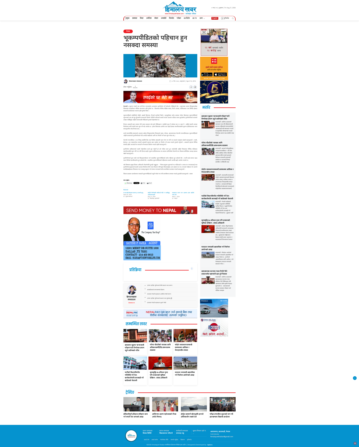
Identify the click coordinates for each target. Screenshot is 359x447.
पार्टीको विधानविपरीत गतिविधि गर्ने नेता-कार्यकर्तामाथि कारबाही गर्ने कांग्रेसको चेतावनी (134, 376)
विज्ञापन (183, 440)
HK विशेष (187, 18)
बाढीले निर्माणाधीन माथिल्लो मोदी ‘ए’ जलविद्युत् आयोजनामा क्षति (159, 194)
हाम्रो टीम (146, 440)
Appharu (210, 445)
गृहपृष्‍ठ (127, 18)
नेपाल (156, 18)
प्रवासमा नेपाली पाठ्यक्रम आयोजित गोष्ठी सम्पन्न (159, 294)
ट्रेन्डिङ (130, 392)
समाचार (134, 18)
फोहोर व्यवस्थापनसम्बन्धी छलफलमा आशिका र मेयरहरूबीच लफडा (183, 347)
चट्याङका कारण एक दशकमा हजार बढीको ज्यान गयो (183, 194)
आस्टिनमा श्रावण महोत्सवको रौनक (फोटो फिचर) (164, 415)
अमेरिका (149, 18)
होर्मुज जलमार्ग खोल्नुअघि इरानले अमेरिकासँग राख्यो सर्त (192, 415)
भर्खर (206, 107)
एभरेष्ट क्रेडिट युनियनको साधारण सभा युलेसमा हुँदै (159, 298)
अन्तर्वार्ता (163, 18)
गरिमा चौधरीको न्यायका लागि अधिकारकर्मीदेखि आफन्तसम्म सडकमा (160, 347)
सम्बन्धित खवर (136, 324)
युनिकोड (226, 18)
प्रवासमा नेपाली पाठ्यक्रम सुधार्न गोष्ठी (156, 302)
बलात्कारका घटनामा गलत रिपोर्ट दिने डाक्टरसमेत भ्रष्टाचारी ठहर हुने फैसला (214, 273)
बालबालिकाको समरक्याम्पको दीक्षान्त (155, 290)
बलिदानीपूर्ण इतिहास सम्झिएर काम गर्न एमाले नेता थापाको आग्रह (135, 415)
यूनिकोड (189, 440)
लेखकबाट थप (131, 303)
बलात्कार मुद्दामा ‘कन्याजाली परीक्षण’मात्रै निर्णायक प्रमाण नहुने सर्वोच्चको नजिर (134, 347)
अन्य (201, 18)
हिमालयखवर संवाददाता (135, 81)
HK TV (194, 18)
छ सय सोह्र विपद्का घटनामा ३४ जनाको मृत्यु (133, 193)
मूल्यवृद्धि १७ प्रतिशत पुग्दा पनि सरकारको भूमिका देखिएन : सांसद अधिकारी (159, 375)
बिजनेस (171, 18)
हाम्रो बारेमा (155, 440)
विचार (141, 18)
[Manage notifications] (355, 443)
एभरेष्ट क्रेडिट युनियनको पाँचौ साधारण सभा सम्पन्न (159, 285)
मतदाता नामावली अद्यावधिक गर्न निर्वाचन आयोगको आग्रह (185, 374)
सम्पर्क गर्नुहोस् (174, 440)
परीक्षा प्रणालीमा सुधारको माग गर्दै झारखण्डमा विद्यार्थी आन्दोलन (221, 415)
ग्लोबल (179, 18)
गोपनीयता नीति (164, 440)
